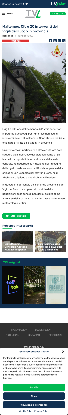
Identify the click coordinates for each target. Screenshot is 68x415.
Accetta (34, 387)
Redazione (7, 35)
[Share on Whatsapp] (59, 40)
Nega (34, 396)
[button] (63, 351)
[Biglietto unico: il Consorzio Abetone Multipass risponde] (17, 241)
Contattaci (34, 335)
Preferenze (55, 335)
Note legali (12, 335)
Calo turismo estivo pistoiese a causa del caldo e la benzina (50, 247)
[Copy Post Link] (63, 40)
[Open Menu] (3, 13)
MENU (8, 13)
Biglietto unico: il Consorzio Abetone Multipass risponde (16, 247)
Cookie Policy (26, 411)
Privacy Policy (41, 411)
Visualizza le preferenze (34, 404)
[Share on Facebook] (50, 40)
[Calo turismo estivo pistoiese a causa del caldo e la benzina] (50, 241)
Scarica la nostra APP (15, 4)
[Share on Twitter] (55, 40)
